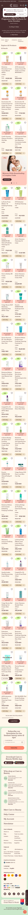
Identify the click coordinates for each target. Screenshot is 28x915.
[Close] (27, 891)
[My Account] (21, 5)
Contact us (17, 832)
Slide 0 (11, 183)
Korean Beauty (18, 856)
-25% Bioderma (18, 849)
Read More (15, 34)
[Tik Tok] (14, 894)
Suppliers (17, 843)
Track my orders (18, 834)
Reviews (6, 840)
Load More (14, 721)
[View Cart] (23, 5)
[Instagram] (5, 894)
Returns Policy (8, 843)
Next (25, 168)
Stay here (21, 14)
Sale (5, 849)
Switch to (10, 14)
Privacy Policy (18, 840)
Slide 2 (16, 183)
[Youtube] (23, 894)
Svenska (6, 868)
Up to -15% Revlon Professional (8, 852)
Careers (6, 836)
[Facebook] (9, 894)
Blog (5, 834)
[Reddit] (18, 894)
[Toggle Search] (5, 5)
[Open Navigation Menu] (2, 5)
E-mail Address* (9, 740)
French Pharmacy (9, 856)
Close (25, 10)
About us (6, 832)
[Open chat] (25, 912)
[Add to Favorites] (12, 53)
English (12, 868)
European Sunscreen (17, 852)
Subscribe (14, 748)
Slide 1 (14, 183)
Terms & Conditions (17, 837)
